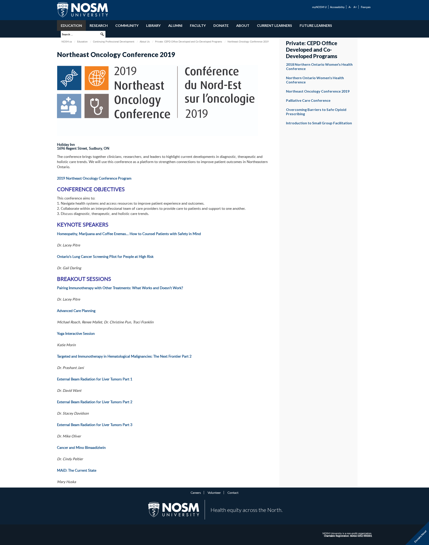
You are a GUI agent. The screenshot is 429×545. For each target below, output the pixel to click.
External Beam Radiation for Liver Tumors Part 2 (94, 401)
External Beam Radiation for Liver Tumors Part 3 (94, 424)
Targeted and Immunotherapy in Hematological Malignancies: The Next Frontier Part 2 (124, 356)
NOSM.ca (66, 41)
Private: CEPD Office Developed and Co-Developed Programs (188, 41)
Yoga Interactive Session (76, 333)
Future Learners (316, 25)
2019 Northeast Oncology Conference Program (94, 178)
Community (127, 25)
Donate (221, 25)
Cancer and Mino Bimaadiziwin (81, 447)
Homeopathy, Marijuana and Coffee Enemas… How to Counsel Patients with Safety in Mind (129, 233)
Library (153, 25)
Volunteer (214, 492)
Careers (196, 492)
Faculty (198, 25)
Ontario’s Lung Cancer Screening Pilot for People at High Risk (105, 256)
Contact (232, 492)
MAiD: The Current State (76, 470)
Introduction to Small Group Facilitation (319, 123)
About (242, 25)
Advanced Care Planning (76, 310)
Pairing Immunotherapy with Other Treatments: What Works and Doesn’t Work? (120, 287)
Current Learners (274, 25)
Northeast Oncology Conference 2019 (317, 91)
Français (365, 7)
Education (71, 25)
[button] (102, 34)
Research (99, 25)
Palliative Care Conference (308, 100)
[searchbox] (83, 34)
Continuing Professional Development (113, 41)
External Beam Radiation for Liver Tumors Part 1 (94, 379)
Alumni (175, 25)
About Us (145, 41)
